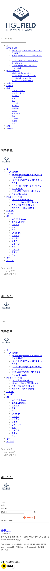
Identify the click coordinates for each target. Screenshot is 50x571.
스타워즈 (15, 106)
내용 (34, 511)
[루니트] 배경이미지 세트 (21, 73)
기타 (13, 123)
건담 (13, 100)
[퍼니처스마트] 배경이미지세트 (24, 75)
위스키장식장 (17, 63)
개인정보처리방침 (6, 531)
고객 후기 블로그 (18, 90)
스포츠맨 (15, 118)
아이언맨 (15, 95)
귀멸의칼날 (16, 113)
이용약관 (3, 529)
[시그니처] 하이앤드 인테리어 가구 (25, 60)
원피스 (14, 111)
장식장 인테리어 (18, 93)
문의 (8, 126)
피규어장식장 (11, 48)
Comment (29, 517)
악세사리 (9, 83)
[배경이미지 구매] (13, 70)
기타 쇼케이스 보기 (19, 68)
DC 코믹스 (16, 103)
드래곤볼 (15, 108)
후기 (8, 88)
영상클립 (9, 85)
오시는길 (9, 128)
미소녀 (14, 121)
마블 (13, 98)
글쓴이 (4, 511)
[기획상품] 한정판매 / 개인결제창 (24, 65)
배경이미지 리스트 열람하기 (22, 80)
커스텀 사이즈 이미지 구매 (22, 78)
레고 (13, 116)
